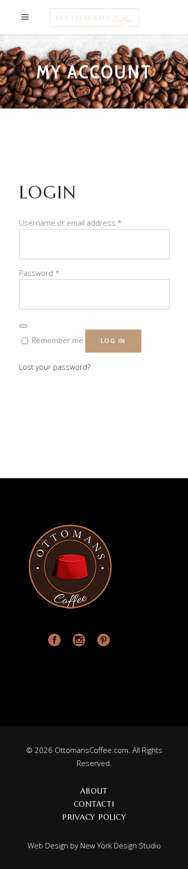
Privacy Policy (94, 817)
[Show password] (23, 326)
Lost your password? (54, 367)
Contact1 (94, 804)
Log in (113, 341)
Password (39, 273)
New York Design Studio (120, 845)
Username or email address (70, 223)
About (94, 791)
